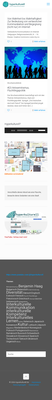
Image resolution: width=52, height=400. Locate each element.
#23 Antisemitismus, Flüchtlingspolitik (18, 89)
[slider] (42, 130)
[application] (26, 130)
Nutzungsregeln (19, 385)
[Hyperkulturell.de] (13, 4)
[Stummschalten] (36, 130)
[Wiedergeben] (8, 130)
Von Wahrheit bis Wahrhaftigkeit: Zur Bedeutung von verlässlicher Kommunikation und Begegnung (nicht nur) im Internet (24, 22)
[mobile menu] (48, 4)
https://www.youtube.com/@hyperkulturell (24, 275)
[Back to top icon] (26, 377)
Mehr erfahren (39, 41)
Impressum (36, 382)
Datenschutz (34, 385)
